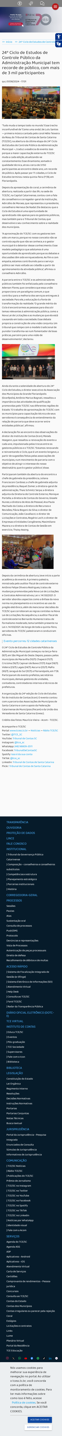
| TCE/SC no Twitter (17, 1191)
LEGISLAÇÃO (14, 1073)
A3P (8, 1252)
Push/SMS (12, 931)
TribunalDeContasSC (25, 750)
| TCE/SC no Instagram (18, 1186)
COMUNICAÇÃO (16, 1161)
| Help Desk (12, 992)
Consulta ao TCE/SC (17, 1296)
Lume (9, 1336)
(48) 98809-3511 (24, 746)
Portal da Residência (17, 1346)
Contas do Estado (16, 1301)
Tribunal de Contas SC (25, 738)
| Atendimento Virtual (18, 987)
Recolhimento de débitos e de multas (27, 960)
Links (9, 1331)
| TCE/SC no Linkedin (17, 1215)
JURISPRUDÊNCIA (17, 1129)
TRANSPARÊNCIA (17, 822)
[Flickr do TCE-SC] (56, 1359)
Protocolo (12, 936)
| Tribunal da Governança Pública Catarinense (24, 857)
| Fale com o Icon (15, 1057)
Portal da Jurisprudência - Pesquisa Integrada (26, 1137)
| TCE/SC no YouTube (17, 1196)
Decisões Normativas (18, 1099)
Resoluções (12, 1094)
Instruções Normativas (19, 1103)
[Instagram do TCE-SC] (6, 1359)
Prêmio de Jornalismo (18, 1181)
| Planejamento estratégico (21, 879)
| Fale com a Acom (16, 1230)
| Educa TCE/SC (14, 1032)
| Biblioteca (12, 1062)
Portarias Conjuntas (17, 1113)
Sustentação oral (16, 921)
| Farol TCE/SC (14, 1002)
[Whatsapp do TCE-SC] (19, 1359)
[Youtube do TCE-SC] (25, 1359)
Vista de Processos (16, 946)
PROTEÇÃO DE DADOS (20, 833)
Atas (8, 916)
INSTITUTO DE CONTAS (20, 1027)
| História (11, 889)
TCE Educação (14, 1351)
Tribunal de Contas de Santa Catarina (33, 762)
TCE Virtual (14, 1021)
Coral (9, 1316)
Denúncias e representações (22, 941)
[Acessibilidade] (20, 5)
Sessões (10, 906)
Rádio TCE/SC (50, 731)
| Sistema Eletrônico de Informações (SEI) (29, 982)
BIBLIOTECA (14, 1068)
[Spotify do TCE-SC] (37, 1359)
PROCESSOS (14, 901)
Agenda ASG (13, 1247)
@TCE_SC (16, 735)
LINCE (10, 838)
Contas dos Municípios (19, 1306)
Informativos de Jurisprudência (24, 1155)
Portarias (11, 1108)
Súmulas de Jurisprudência (21, 1150)
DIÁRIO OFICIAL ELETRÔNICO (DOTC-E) (30, 1014)
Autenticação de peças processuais (26, 950)
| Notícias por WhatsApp (20, 1220)
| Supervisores (14, 1052)
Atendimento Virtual (17, 1267)
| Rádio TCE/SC (14, 1171)
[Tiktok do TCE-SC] (43, 1359)
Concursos (12, 1291)
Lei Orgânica (13, 1084)
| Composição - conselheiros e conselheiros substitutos (30, 867)
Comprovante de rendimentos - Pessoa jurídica (28, 1284)
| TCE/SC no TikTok (16, 1210)
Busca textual (14, 1123)
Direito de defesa (16, 955)
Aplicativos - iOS (15, 1262)
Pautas (10, 911)
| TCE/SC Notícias (15, 1166)
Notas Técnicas (14, 1118)
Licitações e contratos (19, 1326)
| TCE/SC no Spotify (17, 1206)
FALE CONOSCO (16, 844)
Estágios (11, 1321)
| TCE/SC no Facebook (18, 1201)
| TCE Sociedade (15, 1047)
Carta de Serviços (16, 1271)
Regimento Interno (17, 1089)
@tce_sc (19, 742)
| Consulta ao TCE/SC (17, 997)
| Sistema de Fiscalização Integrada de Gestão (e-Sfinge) (27, 974)
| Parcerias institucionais (20, 884)
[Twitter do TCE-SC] (13, 1359)
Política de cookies (24, 1403)
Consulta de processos (19, 926)
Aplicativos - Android (18, 1257)
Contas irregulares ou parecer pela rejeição (30, 1311)
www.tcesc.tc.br (19, 731)
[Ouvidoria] (31, 5)
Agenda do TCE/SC (16, 1242)
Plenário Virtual (15, 1341)
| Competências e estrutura (21, 874)
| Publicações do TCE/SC (19, 1176)
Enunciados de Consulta (20, 1145)
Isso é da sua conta (21, 754)
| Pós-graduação (15, 1042)
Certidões (11, 1276)
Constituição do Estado (19, 1079)
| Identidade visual (16, 1225)
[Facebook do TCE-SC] (31, 1359)
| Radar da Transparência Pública (24, 1007)
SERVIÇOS (12, 1236)
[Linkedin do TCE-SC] (49, 1359)
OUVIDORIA (13, 828)
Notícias (35, 731)
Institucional (16, 849)
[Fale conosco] (42, 5)
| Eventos (11, 1037)
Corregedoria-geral (22, 895)
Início (9, 42)
